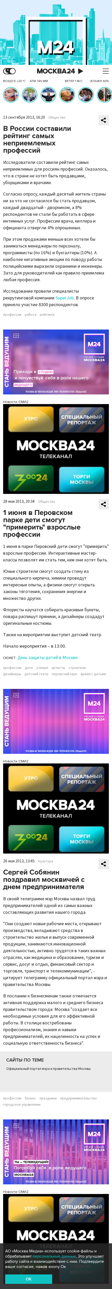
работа (30, 315)
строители (77, 668)
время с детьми (93, 674)
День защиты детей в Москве (47, 657)
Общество (57, 117)
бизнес (30, 1098)
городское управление (22, 1104)
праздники (48, 1098)
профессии (12, 315)
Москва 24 (56, 71)
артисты (58, 668)
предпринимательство (78, 1098)
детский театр (36, 674)
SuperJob (64, 298)
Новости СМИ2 (15, 402)
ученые (42, 668)
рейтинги (47, 315)
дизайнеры (12, 674)
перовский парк (64, 674)
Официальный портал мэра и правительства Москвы (48, 1068)
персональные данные (54, 1256)
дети (29, 668)
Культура (45, 861)
